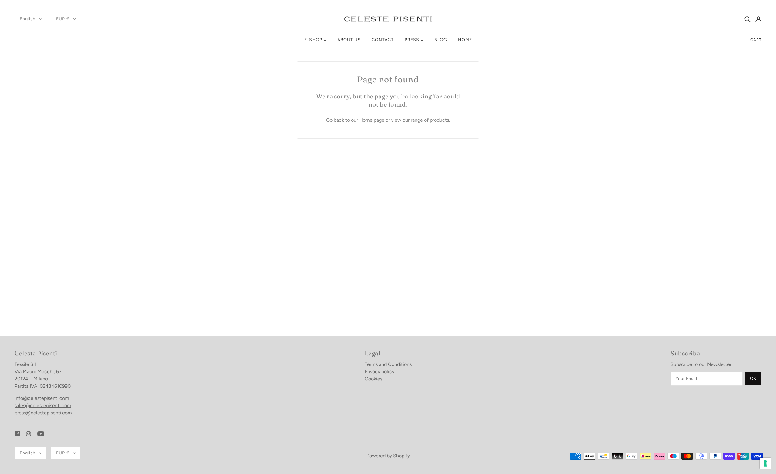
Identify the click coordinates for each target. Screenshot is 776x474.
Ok (753, 378)
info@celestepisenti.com (42, 398)
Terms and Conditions (388, 364)
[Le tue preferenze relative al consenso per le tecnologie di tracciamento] (765, 463)
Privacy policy (379, 371)
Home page (371, 120)
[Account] (758, 19)
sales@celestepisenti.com (43, 405)
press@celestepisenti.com (43, 413)
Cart (755, 40)
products (439, 120)
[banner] (388, 18)
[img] (747, 19)
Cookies (373, 379)
